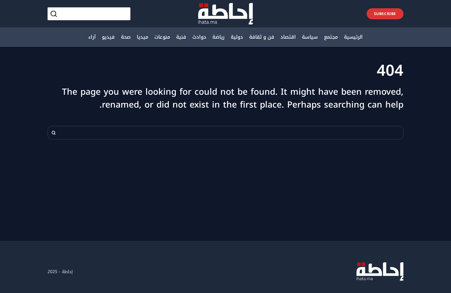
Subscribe (385, 13)
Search (54, 132)
